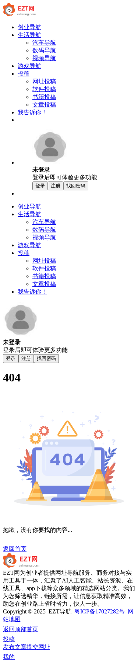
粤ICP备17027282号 (99, 611)
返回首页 (14, 549)
